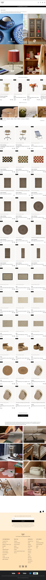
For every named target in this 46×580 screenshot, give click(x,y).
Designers (27, 118)
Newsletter (4, 546)
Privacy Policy (5, 554)
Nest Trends (30, 557)
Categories (8, 118)
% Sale (29, 547)
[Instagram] (23, 566)
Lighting (15, 546)
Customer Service (5, 541)
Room (29, 554)
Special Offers (30, 546)
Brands (12, 118)
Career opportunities (39, 544)
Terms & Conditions (5, 552)
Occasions (29, 552)
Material (19, 118)
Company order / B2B (6, 557)
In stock (4, 118)
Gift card (15, 552)
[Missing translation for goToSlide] (21, 102)
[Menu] (45, 2)
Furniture (15, 549)
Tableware (15, 541)
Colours (15, 118)
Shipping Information (6, 549)
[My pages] (38, 2)
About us (37, 541)
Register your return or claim (7, 544)
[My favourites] (40, 2)
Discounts (29, 562)
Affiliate (37, 546)
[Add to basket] (12, 99)
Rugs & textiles (16, 547)
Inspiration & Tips (30, 541)
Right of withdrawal (5, 559)
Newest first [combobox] (42, 120)
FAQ (3, 547)
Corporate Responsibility (39, 542)
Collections (23, 118)
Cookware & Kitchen (17, 542)
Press (37, 547)
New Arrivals (30, 549)
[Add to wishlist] (10, 99)
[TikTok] (25, 566)
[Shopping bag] (43, 2)
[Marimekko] (34, 59)
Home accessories (17, 544)
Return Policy (4, 542)
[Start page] (2, 2)
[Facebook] (20, 566)
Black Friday (30, 559)
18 (24, 418)
